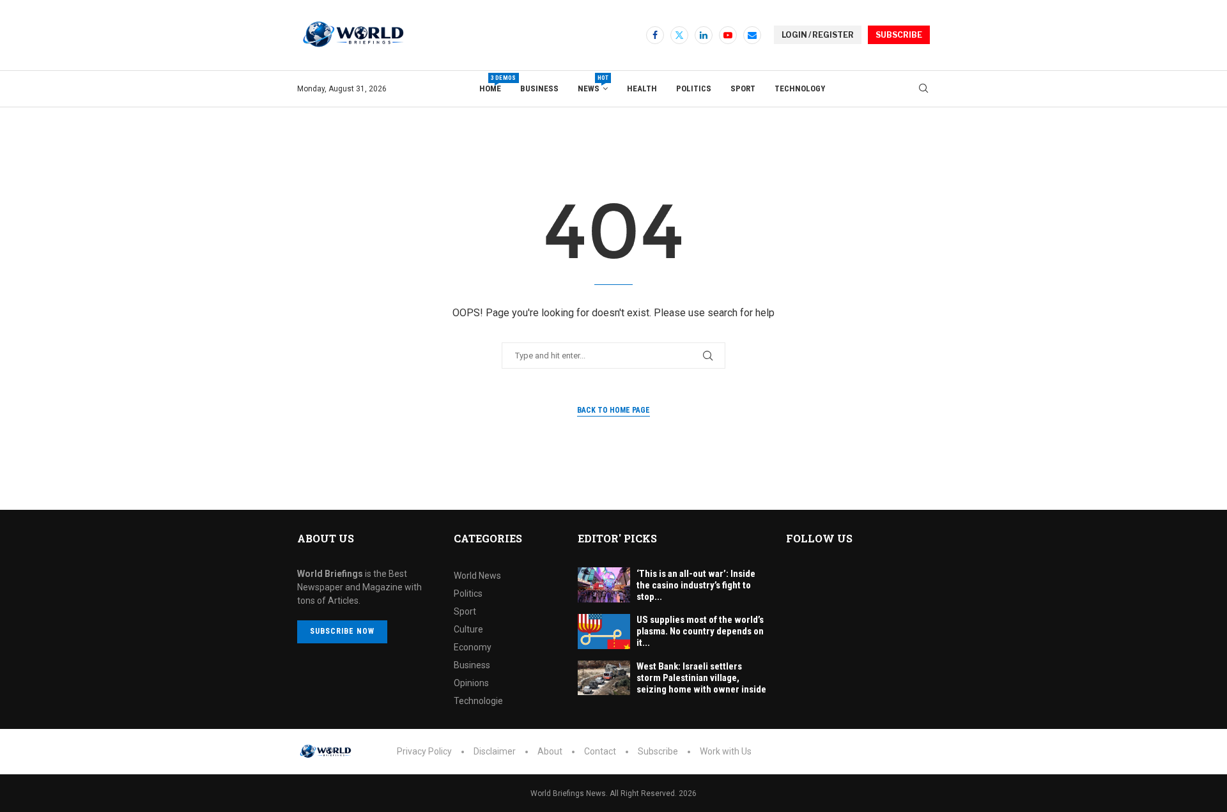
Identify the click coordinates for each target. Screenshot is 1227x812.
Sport (742, 88)
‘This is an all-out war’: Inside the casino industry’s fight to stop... (696, 585)
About (549, 751)
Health (642, 88)
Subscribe (658, 751)
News (593, 84)
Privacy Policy (424, 751)
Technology (800, 88)
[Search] (923, 89)
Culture (468, 629)
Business (539, 88)
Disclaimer (495, 751)
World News (477, 575)
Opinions (471, 682)
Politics (693, 88)
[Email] (752, 35)
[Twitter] (679, 35)
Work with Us (726, 751)
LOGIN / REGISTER (818, 35)
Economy (472, 647)
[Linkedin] (704, 35)
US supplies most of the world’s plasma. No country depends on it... (700, 631)
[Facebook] (655, 35)
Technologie (478, 700)
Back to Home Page (613, 410)
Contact (600, 751)
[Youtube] (728, 35)
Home (490, 84)
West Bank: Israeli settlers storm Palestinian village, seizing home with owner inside (701, 678)
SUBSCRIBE (899, 35)
